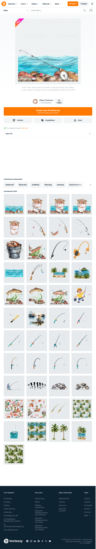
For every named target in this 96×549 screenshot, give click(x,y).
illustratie (23, 185)
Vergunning (39, 498)
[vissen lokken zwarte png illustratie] (36, 386)
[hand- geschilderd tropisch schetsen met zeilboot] (59, 272)
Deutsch (85, 509)
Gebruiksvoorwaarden (71, 541)
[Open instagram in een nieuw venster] (31, 541)
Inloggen (84, 4)
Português (86, 505)
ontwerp (60, 185)
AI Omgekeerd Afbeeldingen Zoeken (12, 520)
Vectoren (11, 4)
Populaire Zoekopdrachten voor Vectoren (41, 513)
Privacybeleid (85, 541)
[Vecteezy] (3, 3)
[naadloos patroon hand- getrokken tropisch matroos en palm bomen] (82, 408)
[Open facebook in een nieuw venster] (27, 541)
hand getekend (75, 185)
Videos (34, 4)
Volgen (59, 103)
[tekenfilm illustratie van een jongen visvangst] (82, 295)
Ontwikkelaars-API (11, 515)
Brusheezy (8, 498)
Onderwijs (8, 512)
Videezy (7, 505)
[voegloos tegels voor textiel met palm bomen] (14, 454)
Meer (57, 4)
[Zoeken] (84, 10)
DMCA (37, 502)
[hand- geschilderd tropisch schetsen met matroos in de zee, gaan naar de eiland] (82, 272)
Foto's (23, 4)
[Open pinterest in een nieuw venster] (39, 541)
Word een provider (62, 510)
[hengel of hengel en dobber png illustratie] (59, 249)
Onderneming (9, 509)
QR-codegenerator (11, 530)
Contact (62, 502)
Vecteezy (7, 502)
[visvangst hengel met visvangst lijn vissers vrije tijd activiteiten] (59, 318)
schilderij (35, 185)
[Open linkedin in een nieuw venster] (35, 541)
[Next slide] (86, 185)
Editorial (45, 4)
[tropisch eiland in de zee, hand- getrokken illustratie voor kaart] (82, 431)
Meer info (9, 134)
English (85, 498)
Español (85, 502)
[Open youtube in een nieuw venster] (50, 541)
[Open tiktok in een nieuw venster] (42, 541)
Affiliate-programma (39, 506)
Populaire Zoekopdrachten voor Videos (41, 527)
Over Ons (62, 505)
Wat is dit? (25, 128)
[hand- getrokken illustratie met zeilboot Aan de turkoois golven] (14, 431)
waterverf (10, 185)
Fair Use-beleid (83, 543)
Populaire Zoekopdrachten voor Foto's (41, 520)
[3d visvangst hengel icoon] (82, 249)
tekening (48, 185)
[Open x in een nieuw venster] (46, 541)
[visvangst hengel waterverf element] (36, 272)
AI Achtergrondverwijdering (14, 525)
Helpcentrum (64, 498)
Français (85, 512)
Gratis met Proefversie (48, 111)
